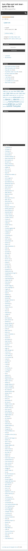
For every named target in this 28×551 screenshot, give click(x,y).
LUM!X (6, 371)
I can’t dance (8, 77)
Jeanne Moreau (8, 323)
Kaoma (7, 337)
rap (16, 104)
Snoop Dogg (8, 479)
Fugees (7, 289)
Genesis (7, 298)
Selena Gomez (8, 466)
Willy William (8, 527)
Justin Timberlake (9, 334)
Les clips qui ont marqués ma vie (12, 5)
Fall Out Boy (8, 276)
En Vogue (7, 266)
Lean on (7, 22)
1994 (14, 91)
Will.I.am (7, 526)
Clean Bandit (8, 230)
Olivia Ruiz (7, 423)
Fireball (6, 284)
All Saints (7, 162)
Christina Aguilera (9, 228)
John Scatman (8, 327)
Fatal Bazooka (8, 278)
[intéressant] (10, 17)
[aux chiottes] (2, 17)
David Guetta (8, 241)
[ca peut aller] (8, 17)
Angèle (6, 167)
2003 (23, 93)
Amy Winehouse (9, 165)
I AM (6, 309)
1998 (7, 93)
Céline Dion (8, 221)
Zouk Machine (8, 538)
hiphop (11, 102)
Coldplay (7, 232)
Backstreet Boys (9, 183)
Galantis (7, 294)
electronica (22, 99)
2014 (23, 95)
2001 (17, 93)
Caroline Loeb (8, 217)
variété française (13, 106)
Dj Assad (7, 251)
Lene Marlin (8, 355)
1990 (4, 91)
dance (13, 38)
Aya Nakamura (8, 181)
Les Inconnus (8, 357)
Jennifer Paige (8, 325)
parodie (5, 104)
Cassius (7, 219)
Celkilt (6, 223)
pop (20, 38)
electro (17, 38)
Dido (6, 248)
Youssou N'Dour (9, 531)
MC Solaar (7, 389)
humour (21, 102)
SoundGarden (8, 482)
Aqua (6, 172)
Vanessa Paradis (9, 517)
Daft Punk (7, 239)
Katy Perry (7, 341)
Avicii (6, 176)
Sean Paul (7, 465)
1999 (11, 93)
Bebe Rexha (8, 187)
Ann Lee (7, 169)
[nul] (4, 17)
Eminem (7, 264)
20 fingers (7, 149)
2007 (7, 95)
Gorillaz (7, 301)
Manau (6, 382)
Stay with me (8, 70)
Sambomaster (8, 459)
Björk (6, 196)
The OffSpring (8, 508)
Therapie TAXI (8, 511)
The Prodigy (8, 509)
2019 (12, 97)
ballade (22, 97)
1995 (18, 91)
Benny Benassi (8, 190)
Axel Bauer (7, 180)
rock (20, 104)
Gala (6, 293)
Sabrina (7, 456)
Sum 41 (7, 488)
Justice (6, 332)
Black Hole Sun (8, 82)
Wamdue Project (9, 520)
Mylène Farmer (8, 404)
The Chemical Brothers (10, 504)
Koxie (6, 344)
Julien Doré (7, 330)
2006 (4, 95)
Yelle (6, 529)
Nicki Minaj (7, 411)
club (4, 99)
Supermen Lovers (9, 491)
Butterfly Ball (8, 212)
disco (12, 99)
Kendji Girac (8, 343)
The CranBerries (9, 506)
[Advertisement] (14, 127)
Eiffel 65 (7, 257)
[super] (12, 17)
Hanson (7, 305)
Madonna (7, 377)
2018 (9, 97)
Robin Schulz (8, 448)
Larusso (7, 352)
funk (4, 102)
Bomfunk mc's (8, 203)
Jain (6, 316)
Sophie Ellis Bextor (9, 481)
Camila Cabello (8, 215)
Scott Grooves (8, 461)
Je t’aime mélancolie (10, 73)
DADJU (6, 237)
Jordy (6, 328)
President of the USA (10, 434)
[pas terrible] (5, 17)
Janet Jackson (8, 319)
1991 (7, 91)
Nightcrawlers (8, 414)
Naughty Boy (8, 405)
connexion (7, 55)
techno (4, 106)
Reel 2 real (7, 441)
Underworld (8, 515)
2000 (14, 93)
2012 (18, 95)
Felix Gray (7, 282)
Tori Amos (7, 513)
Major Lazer (17, 37)
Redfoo (7, 439)
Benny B (7, 189)
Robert (6, 447)
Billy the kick (8, 194)
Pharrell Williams (9, 431)
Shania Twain (8, 470)
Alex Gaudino (8, 160)
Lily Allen (7, 361)
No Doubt (7, 418)
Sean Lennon (8, 463)
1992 (9, 91)
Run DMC (7, 452)
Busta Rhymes (8, 210)
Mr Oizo (7, 402)
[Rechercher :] (14, 47)
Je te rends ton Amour (10, 66)
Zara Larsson (8, 533)
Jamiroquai (7, 318)
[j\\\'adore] (13, 17)
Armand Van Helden (10, 174)
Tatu (6, 495)
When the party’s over (10, 68)
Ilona (6, 310)
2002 (20, 93)
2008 (10, 95)
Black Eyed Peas (9, 198)
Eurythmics (7, 269)
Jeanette (7, 321)
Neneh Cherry (8, 407)
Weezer (7, 522)
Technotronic (8, 497)
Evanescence (8, 271)
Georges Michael (9, 300)
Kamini (6, 336)
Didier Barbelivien (9, 246)
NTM (6, 420)
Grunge (6, 102)
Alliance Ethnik (8, 163)
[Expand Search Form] (25, 13)
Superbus (7, 490)
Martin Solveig (8, 386)
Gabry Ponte (8, 291)
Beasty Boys (8, 185)
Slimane (7, 477)
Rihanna (7, 443)
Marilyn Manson (9, 384)
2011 (16, 95)
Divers (6, 249)
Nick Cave (7, 409)
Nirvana (7, 416)
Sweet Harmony (9, 493)
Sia (5, 472)
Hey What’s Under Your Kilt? (11, 71)
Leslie (6, 359)
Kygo (6, 348)
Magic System (8, 379)
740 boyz (7, 151)
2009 (13, 95)
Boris (6, 205)
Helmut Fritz (8, 307)
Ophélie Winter (8, 425)
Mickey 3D (7, 393)
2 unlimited (7, 147)
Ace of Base (8, 153)
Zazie (6, 535)
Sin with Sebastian (9, 474)
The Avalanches (9, 499)
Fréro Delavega (8, 287)
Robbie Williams (9, 445)
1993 (12, 91)
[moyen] (7, 17)
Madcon (7, 375)
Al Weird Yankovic (9, 156)
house (16, 101)
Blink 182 (7, 199)
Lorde (6, 364)
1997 (4, 93)
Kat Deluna (7, 339)
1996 (22, 91)
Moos (6, 398)
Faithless (7, 275)
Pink (6, 432)
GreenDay (7, 303)
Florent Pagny (8, 285)
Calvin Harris (8, 214)
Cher (6, 226)
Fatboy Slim (8, 280)
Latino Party (8, 353)
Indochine (7, 312)
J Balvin (7, 314)
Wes (6, 524)
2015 (10, 38)
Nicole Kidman (8, 413)
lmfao (6, 362)
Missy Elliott (8, 396)
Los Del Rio (8, 368)
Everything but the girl (10, 273)
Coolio (6, 233)
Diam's (6, 244)
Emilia (6, 262)
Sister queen (8, 475)
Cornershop (8, 235)
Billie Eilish (7, 192)
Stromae (7, 486)
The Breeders (8, 502)
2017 (7, 97)
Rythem (7, 454)
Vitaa (6, 518)
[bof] (6, 17)
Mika (6, 395)
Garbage (7, 296)
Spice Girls (7, 484)
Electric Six (7, 258)
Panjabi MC (8, 429)
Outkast (7, 427)
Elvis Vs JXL (7, 260)
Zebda (6, 536)
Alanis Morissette (9, 158)
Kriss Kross (7, 346)
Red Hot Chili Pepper (10, 438)
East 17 (7, 255)
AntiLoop (7, 171)
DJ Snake (11, 37)
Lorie (6, 366)
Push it (6, 75)
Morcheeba (8, 400)
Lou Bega (7, 370)
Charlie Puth (8, 224)
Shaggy (7, 468)
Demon (7, 242)
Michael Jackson (9, 391)
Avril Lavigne (8, 178)
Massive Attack (8, 388)
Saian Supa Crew (9, 457)
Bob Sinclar (7, 201)
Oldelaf (6, 422)
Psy (6, 436)
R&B (13, 104)
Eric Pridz (7, 267)
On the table (8, 79)
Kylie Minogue (8, 350)
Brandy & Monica (9, 206)
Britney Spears (8, 208)
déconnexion (8, 57)
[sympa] (11, 17)
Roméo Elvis (8, 450)
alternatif (16, 97)
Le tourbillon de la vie (10, 80)
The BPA (7, 500)
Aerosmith (7, 154)
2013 (20, 95)
